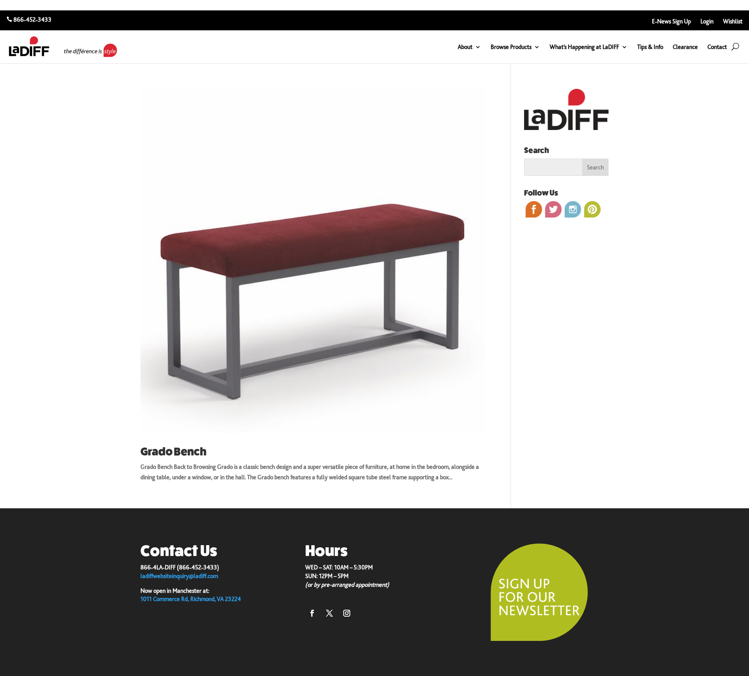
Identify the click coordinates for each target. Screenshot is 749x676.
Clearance (685, 46)
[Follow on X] (329, 613)
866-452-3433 (32, 19)
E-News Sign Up (671, 21)
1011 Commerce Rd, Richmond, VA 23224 (190, 598)
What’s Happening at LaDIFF (584, 46)
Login (706, 21)
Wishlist (732, 21)
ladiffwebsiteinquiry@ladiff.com (179, 575)
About (465, 46)
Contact (717, 46)
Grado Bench (173, 451)
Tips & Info (650, 46)
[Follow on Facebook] (312, 613)
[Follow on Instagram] (347, 613)
